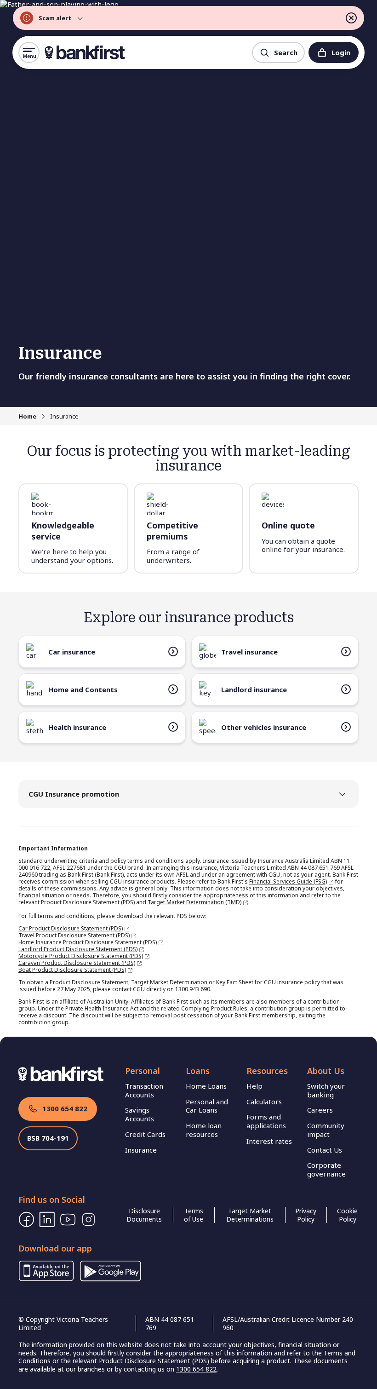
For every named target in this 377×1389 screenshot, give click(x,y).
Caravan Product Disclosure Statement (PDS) (76, 963)
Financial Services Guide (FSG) (288, 881)
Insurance (141, 1149)
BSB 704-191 (48, 1137)
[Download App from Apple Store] (46, 1278)
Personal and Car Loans (207, 1106)
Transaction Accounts (144, 1090)
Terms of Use (193, 1214)
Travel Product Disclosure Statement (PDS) (74, 935)
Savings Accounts (139, 1114)
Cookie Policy (347, 1214)
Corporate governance (326, 1169)
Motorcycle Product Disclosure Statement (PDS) (80, 956)
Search (285, 52)
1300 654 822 (64, 1108)
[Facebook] (26, 1219)
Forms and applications (266, 1121)
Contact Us (324, 1149)
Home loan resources (204, 1130)
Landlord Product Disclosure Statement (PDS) (77, 949)
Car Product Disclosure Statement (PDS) (70, 928)
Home (27, 416)
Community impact (325, 1130)
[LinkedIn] (47, 1219)
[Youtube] (68, 1219)
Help (254, 1086)
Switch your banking (326, 1090)
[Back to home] (85, 52)
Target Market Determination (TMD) (194, 902)
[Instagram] (88, 1219)
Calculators (264, 1101)
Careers (320, 1109)
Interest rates (269, 1141)
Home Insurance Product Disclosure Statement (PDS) (87, 942)
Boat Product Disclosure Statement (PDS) (72, 970)
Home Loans (206, 1086)
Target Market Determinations (250, 1214)
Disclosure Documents (144, 1214)
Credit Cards (145, 1134)
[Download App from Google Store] (110, 1278)
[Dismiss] (351, 17)
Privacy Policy (305, 1214)
